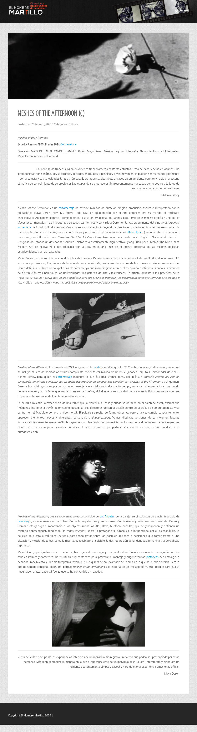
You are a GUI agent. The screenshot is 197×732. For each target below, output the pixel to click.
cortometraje (66, 208)
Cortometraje (68, 144)
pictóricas (152, 557)
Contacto (181, 11)
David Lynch (135, 232)
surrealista (24, 227)
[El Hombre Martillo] (29, 9)
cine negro (24, 521)
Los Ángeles (107, 516)
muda (96, 367)
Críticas (73, 124)
